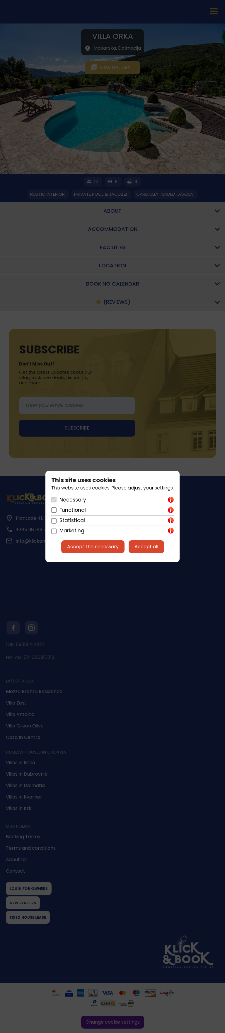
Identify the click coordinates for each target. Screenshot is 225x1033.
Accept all (146, 546)
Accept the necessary (93, 546)
